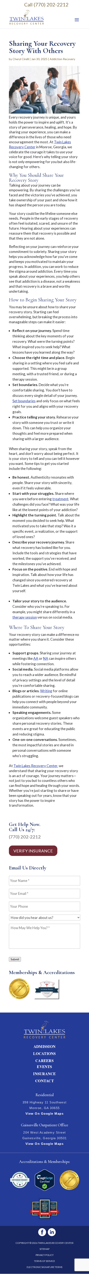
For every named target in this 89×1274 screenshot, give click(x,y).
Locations (44, 1053)
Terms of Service (44, 1261)
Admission (44, 1046)
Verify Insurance (33, 850)
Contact (44, 1080)
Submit (15, 959)
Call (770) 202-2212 (46, 4)
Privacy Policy (45, 1255)
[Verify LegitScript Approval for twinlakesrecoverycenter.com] (44, 1189)
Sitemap (44, 1248)
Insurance (44, 1073)
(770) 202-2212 (25, 836)
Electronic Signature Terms (44, 1267)
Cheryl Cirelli (21, 59)
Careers (44, 1060)
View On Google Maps (44, 1113)
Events (44, 1066)
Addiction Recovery (62, 59)
